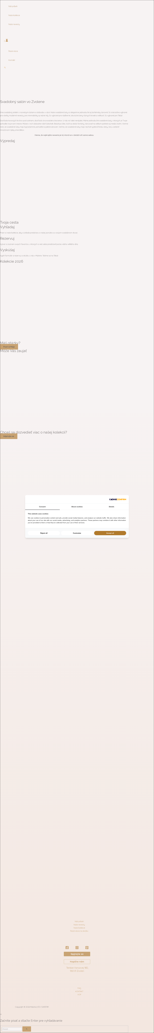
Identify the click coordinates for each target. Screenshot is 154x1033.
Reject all (43, 533)
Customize (77, 533)
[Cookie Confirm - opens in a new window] (117, 499)
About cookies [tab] (77, 507)
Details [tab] (111, 507)
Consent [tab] (42, 507)
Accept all (110, 533)
